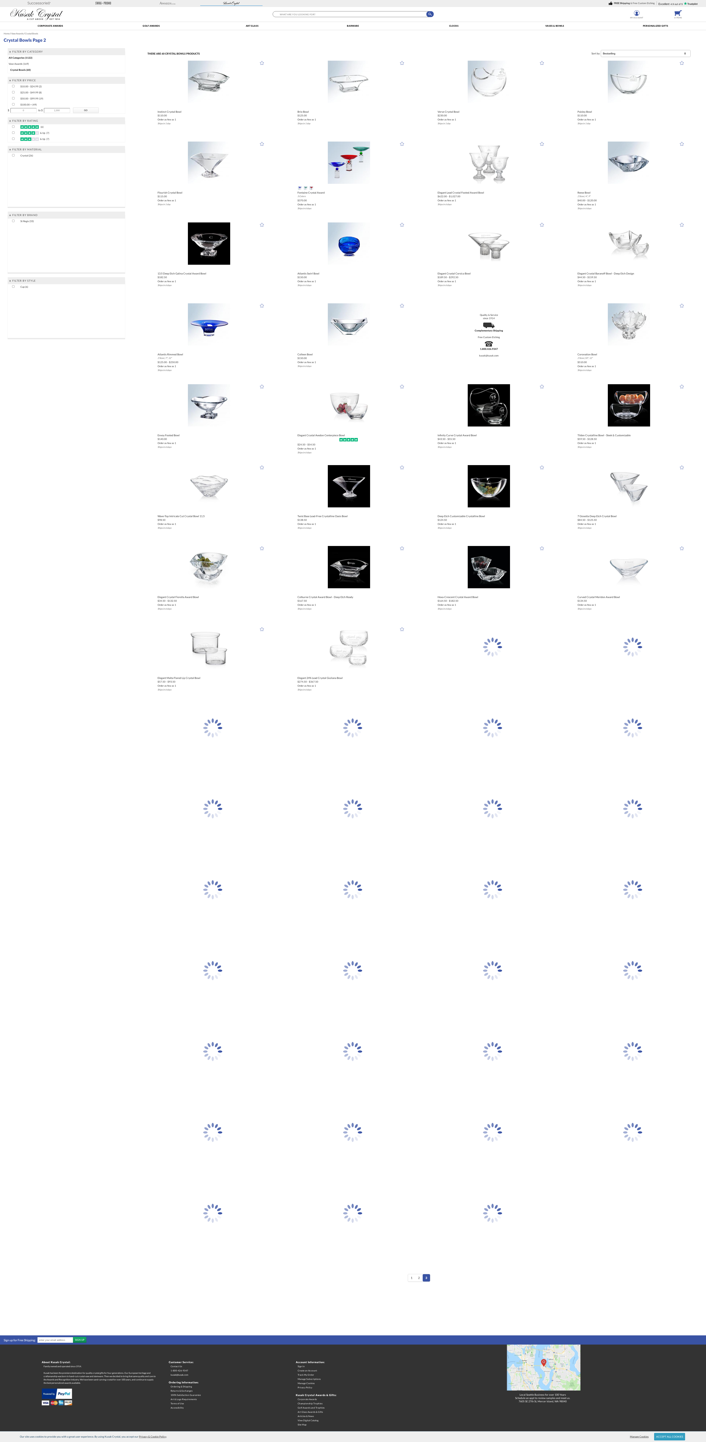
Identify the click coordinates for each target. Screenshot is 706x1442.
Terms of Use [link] (177, 1403)
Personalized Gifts (655, 25)
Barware (353, 25)
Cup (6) (24, 286)
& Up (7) (44, 132)
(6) (42, 126)
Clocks (454, 25)
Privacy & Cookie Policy (152, 1436)
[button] (39, 3)
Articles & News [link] (306, 1416)
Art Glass (252, 25)
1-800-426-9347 (179, 1370)
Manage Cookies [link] (306, 1383)
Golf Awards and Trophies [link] (311, 1407)
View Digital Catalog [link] (308, 1420)
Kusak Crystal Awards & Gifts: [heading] (316, 1395)
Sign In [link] (301, 1366)
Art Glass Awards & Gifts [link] (310, 1412)
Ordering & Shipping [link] (181, 1386)
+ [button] (10, 51)
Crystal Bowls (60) (20, 69)
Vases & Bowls (554, 25)
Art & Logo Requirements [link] (184, 1399)
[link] (632, 3)
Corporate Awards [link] (307, 1399)
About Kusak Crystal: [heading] (56, 1362)
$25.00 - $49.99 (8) (31, 92)
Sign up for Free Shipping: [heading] (20, 1340)
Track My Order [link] (306, 1374)
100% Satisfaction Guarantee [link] (186, 1395)
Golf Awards (151, 25)
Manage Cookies (639, 1436)
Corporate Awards (50, 25)
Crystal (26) (26, 155)
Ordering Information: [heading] (184, 1382)
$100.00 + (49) (28, 104)
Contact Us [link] (176, 1366)
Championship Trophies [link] (310, 1403)
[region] (44, 1340)
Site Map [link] (302, 1424)
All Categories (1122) (20, 57)
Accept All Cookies (669, 1436)
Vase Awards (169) (19, 63)
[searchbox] (352, 14)
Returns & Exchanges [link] (182, 1390)
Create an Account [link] (307, 1370)
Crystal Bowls (175, 53)
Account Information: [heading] (310, 1362)
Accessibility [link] (177, 1407)
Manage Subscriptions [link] (309, 1379)
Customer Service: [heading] (181, 1362)
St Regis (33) (27, 221)
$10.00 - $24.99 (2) (31, 86)
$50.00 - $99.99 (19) (31, 98)
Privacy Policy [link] (305, 1387)
